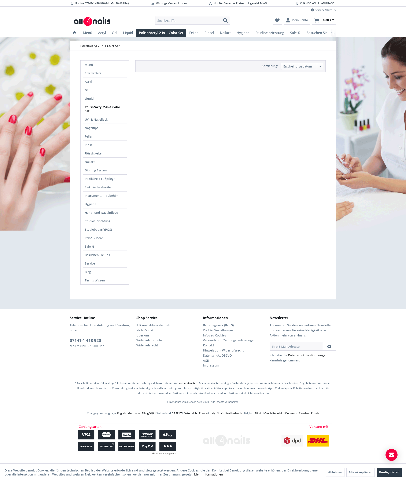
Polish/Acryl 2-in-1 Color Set (102, 109)
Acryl (88, 82)
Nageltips (91, 128)
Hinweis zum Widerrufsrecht (223, 350)
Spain (220, 413)
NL (260, 413)
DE (173, 413)
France (203, 413)
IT (180, 413)
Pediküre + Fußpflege (100, 179)
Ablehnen (335, 472)
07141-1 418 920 (85, 340)
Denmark (291, 413)
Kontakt (208, 345)
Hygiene (90, 204)
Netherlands (234, 413)
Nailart (90, 162)
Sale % (89, 246)
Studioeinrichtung (97, 221)
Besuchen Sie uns (97, 255)
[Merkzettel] (277, 20)
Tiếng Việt (148, 413)
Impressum (211, 365)
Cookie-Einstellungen (218, 330)
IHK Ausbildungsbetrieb (153, 325)
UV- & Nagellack (96, 119)
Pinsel (89, 145)
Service (90, 263)
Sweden (304, 413)
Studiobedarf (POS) (98, 229)
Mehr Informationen (208, 474)
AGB (206, 360)
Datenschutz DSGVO (217, 355)
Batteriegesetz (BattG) (218, 325)
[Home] (74, 33)
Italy (212, 413)
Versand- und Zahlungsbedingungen (229, 340)
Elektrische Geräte (98, 187)
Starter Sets (93, 73)
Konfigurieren (389, 472)
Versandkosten (188, 383)
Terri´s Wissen (95, 280)
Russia (315, 413)
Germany (134, 413)
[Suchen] (225, 20)
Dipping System (96, 170)
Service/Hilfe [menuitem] (323, 10)
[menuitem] (192, 20)
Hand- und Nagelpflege (101, 213)
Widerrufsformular (149, 340)
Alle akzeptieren (360, 472)
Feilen (89, 136)
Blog (88, 272)
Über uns (143, 335)
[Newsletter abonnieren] (329, 346)
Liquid (89, 98)
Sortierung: (270, 66)
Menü (89, 65)
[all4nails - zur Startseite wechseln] (93, 21)
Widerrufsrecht (147, 345)
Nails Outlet (144, 330)
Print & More (94, 238)
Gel (87, 90)
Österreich (190, 413)
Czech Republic (273, 413)
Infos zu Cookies (214, 335)
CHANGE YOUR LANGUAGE (317, 3)
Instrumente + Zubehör (101, 196)
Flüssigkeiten (94, 153)
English (121, 413)
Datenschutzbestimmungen (307, 355)
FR (177, 413)
